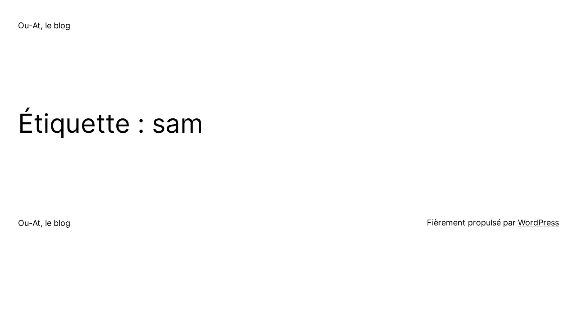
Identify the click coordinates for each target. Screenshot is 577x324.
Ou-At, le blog (44, 25)
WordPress (538, 222)
